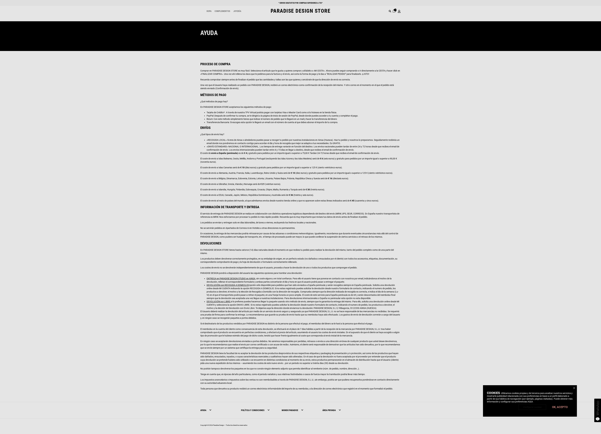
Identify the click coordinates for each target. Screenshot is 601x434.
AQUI (530, 401)
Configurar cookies (532, 407)
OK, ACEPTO (560, 407)
